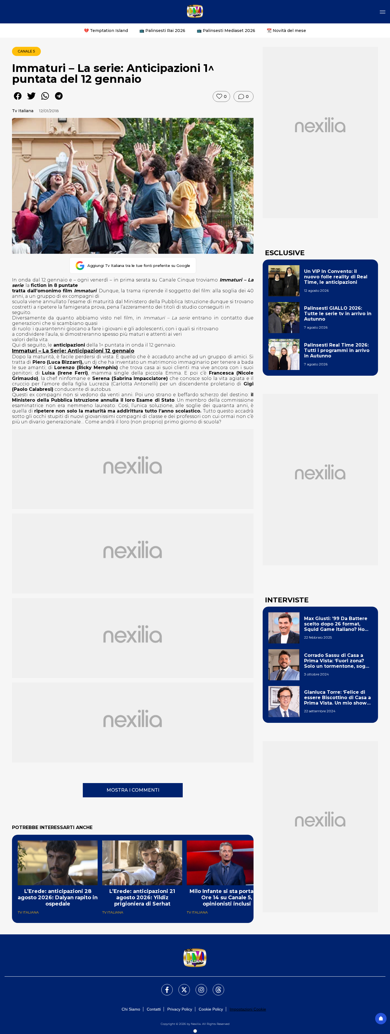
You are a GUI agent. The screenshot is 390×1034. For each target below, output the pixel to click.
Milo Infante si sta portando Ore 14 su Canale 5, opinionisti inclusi (227, 897)
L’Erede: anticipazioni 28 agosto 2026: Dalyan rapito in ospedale (58, 897)
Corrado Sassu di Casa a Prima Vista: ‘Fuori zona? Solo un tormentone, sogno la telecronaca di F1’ (338, 661)
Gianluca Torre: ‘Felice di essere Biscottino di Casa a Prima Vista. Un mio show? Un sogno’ (337, 697)
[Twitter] (180, 986)
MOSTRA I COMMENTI (132, 790)
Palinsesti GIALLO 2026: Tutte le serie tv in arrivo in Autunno (337, 313)
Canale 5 (26, 51)
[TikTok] (215, 986)
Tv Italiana (22, 110)
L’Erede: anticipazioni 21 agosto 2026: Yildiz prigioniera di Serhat (142, 897)
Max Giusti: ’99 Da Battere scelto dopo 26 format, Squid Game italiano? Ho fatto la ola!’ (335, 624)
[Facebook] (163, 986)
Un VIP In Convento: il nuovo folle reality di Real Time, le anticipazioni (335, 277)
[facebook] (17, 100)
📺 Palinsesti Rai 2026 (162, 30)
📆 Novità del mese (286, 30)
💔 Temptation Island (106, 30)
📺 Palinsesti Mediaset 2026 (226, 30)
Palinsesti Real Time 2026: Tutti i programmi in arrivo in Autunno (336, 350)
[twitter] (31, 100)
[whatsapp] (45, 100)
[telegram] (59, 100)
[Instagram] (198, 986)
